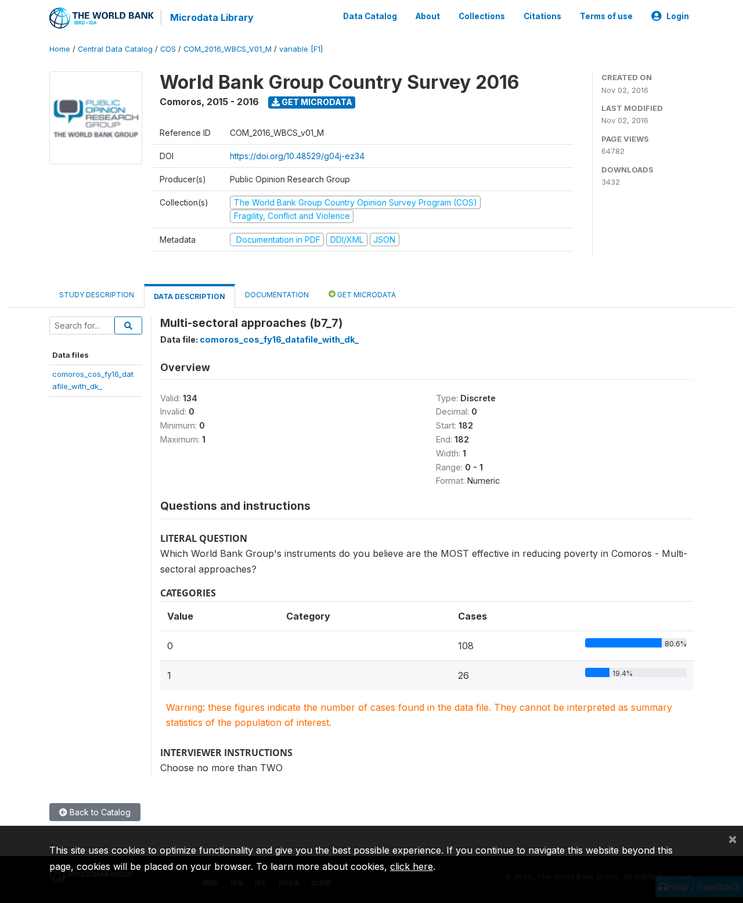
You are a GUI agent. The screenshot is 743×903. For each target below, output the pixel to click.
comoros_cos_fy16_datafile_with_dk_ (279, 339)
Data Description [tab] (189, 296)
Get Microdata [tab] (366, 294)
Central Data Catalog (115, 49)
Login (677, 16)
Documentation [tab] (277, 294)
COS (168, 49)
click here (411, 866)
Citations (542, 16)
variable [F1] (301, 49)
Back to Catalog (99, 812)
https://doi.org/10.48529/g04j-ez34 (297, 156)
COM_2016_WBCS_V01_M (227, 49)
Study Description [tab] (96, 294)
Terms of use (606, 16)
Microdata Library (212, 17)
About (428, 16)
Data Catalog (370, 16)
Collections (482, 16)
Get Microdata (316, 102)
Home (59, 49)
